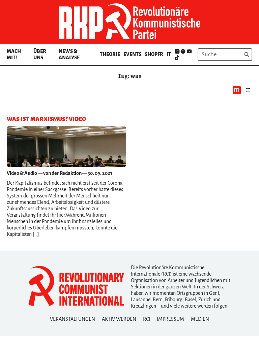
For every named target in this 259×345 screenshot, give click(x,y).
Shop (151, 54)
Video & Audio (22, 173)
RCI (146, 319)
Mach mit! (14, 54)
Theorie (110, 54)
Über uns (39, 54)
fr (160, 54)
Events (132, 54)
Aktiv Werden (119, 319)
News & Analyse (69, 54)
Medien (200, 319)
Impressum (170, 319)
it (169, 54)
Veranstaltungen (72, 319)
